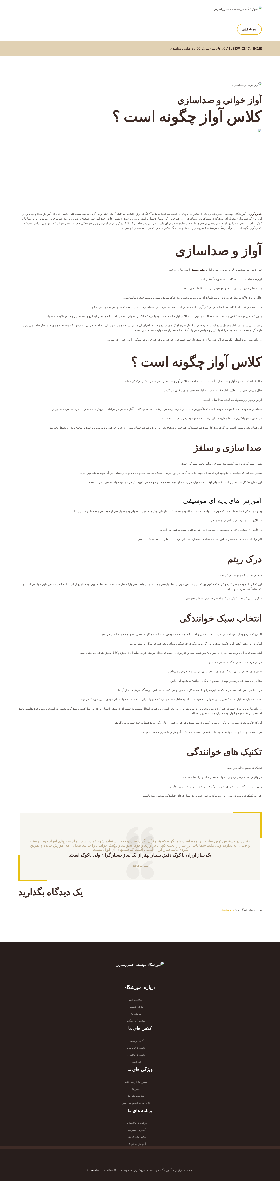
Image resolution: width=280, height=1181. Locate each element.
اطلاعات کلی (136, 999)
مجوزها (136, 1089)
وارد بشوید (228, 909)
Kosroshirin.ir (96, 1170)
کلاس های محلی (136, 1047)
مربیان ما (136, 1013)
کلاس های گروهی (136, 1136)
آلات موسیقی (136, 1041)
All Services (236, 48)
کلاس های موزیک (211, 48)
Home (257, 48)
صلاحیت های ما (136, 1095)
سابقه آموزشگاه (136, 1020)
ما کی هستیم (136, 1006)
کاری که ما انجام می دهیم (136, 1103)
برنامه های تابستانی (136, 1123)
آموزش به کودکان (136, 1144)
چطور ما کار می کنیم (136, 1082)
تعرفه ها (136, 1061)
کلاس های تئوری (136, 1054)
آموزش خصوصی (136, 1130)
